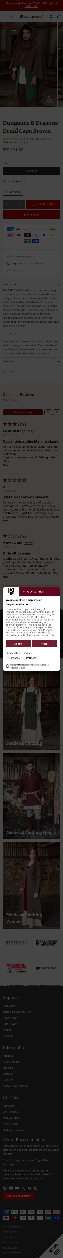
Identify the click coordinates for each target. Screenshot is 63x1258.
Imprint (27, 653)
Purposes (14, 657)
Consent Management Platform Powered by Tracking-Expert (29, 666)
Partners (31, 657)
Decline (18, 643)
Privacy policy (13, 653)
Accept (44, 643)
